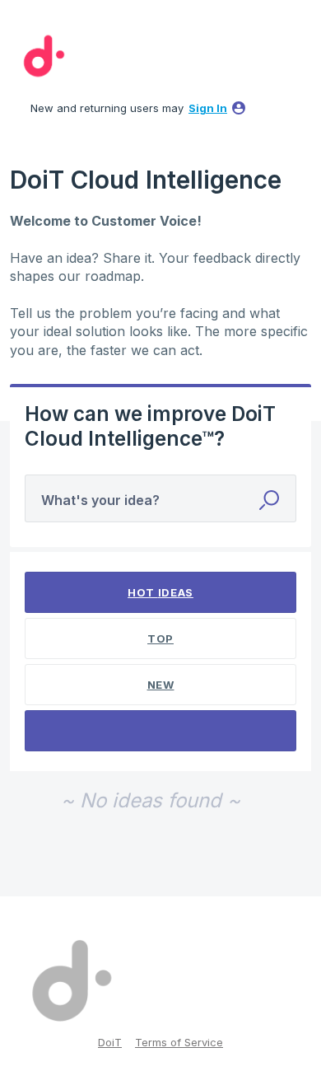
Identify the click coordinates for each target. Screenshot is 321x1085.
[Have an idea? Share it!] (41, 56)
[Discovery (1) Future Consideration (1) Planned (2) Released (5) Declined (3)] (161, 730)
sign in (207, 108)
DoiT (110, 1042)
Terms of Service (179, 1042)
